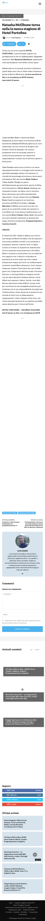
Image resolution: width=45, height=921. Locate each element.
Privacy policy (33, 912)
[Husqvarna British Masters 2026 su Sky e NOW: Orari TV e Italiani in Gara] (35, 871)
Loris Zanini (16, 37)
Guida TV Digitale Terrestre (21, 905)
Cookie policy (22, 914)
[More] (29, 44)
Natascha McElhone (26, 513)
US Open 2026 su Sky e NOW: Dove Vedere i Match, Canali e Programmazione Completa (20, 671)
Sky (17, 20)
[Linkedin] (22, 573)
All (31, 649)
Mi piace (38, 790)
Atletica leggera (11, 715)
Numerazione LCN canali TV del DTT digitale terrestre (21, 907)
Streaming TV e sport (15, 910)
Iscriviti (38, 804)
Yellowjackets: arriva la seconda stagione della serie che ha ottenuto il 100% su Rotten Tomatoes (33, 524)
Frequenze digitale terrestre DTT (24, 903)
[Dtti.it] (15, 4)
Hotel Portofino (9, 513)
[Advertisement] (22, 109)
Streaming (10, 16)
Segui (39, 795)
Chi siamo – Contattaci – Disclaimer (16, 912)
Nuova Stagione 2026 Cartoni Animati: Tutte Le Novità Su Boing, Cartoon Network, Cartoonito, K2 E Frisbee (15, 823)
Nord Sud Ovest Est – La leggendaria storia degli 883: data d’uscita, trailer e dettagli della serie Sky (21, 696)
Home (4, 16)
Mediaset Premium (29, 910)
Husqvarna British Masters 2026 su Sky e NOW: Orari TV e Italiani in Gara (16, 871)
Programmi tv (8, 20)
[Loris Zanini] (4, 37)
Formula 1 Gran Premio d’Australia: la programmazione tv (11, 523)
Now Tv (18, 16)
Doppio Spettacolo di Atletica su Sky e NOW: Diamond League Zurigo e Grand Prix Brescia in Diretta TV (20, 722)
